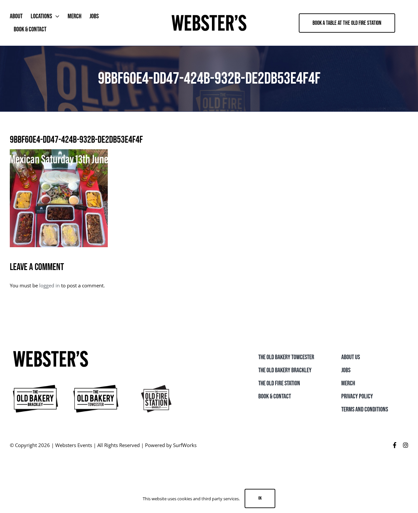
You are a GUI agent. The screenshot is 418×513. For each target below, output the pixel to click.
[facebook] (394, 445)
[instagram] (405, 445)
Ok (260, 498)
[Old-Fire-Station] (156, 385)
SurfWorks (185, 445)
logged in (49, 285)
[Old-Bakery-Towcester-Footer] (95, 385)
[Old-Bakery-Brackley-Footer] (35, 385)
